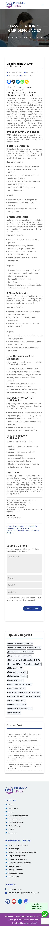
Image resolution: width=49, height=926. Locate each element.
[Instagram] (26, 901)
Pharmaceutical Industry (18, 815)
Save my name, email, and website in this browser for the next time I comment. (24, 599)
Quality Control (17, 700)
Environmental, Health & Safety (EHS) (24, 660)
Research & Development (20, 708)
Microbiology (15, 668)
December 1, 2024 (32, 72)
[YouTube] (14, 901)
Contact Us (12, 833)
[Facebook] (9, 82)
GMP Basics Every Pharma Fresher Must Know (23, 742)
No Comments (13, 75)
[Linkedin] (18, 82)
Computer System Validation (21, 652)
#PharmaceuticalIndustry (16, 505)
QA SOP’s (35, 692)
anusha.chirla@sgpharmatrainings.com (23, 893)
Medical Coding (33, 664)
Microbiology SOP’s (18, 672)
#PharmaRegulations (34, 509)
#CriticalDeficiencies (14, 500)
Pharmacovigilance (18, 676)
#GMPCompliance (30, 500)
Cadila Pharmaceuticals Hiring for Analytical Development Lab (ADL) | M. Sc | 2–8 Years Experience (24, 766)
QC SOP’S (14, 696)
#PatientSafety (25, 503)
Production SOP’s (17, 688)
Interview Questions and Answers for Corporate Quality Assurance (22, 527)
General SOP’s (15, 664)
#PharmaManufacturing (16, 509)
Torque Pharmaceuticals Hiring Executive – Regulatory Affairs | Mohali (24, 735)
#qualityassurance (14, 511)
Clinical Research (17, 648)
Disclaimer (9, 916)
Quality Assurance (27, 75)
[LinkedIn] (20, 901)
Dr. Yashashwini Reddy (16, 72)
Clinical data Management (21, 644)
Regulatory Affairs (17, 704)
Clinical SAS (34, 648)
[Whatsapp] (22, 82)
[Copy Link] (27, 82)
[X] (13, 82)
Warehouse (14, 712)
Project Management (18, 692)
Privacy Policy (20, 916)
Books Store (13, 808)
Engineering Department (20, 656)
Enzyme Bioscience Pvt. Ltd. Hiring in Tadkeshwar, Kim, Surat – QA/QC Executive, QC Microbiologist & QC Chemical (24, 749)
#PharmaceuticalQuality (16, 507)
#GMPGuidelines (13, 503)
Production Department (20, 684)
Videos (11, 829)
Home (8, 37)
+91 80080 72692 (14, 889)
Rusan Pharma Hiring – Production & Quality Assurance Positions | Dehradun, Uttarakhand (25, 758)
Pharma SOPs (16, 680)
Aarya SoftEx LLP (30, 923)
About (10, 812)
